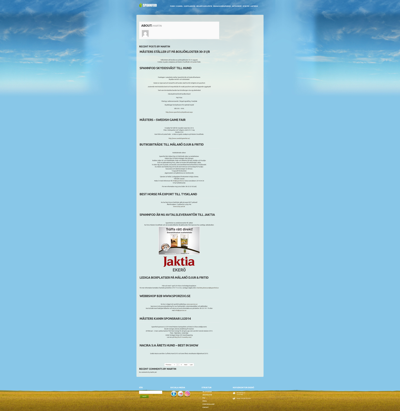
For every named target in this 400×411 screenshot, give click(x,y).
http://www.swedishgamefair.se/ (179, 138)
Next (185, 364)
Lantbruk (254, 6)
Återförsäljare (208, 404)
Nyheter (246, 6)
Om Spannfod (207, 391)
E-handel (179, 6)
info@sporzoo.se (180, 310)
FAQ (203, 398)
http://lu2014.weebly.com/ (182, 337)
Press (204, 401)
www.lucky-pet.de (179, 206)
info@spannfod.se (178, 181)
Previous (168, 364)
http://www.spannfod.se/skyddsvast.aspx (179, 112)
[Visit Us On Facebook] (173, 394)
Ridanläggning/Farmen (222, 6)
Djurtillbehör (189, 6)
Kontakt (205, 407)
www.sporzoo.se (192, 304)
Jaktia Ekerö (237, 6)
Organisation (207, 395)
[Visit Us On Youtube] (180, 394)
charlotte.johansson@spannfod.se (207, 288)
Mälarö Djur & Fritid (204, 6)
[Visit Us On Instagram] (187, 394)
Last (191, 364)
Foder (172, 6)
